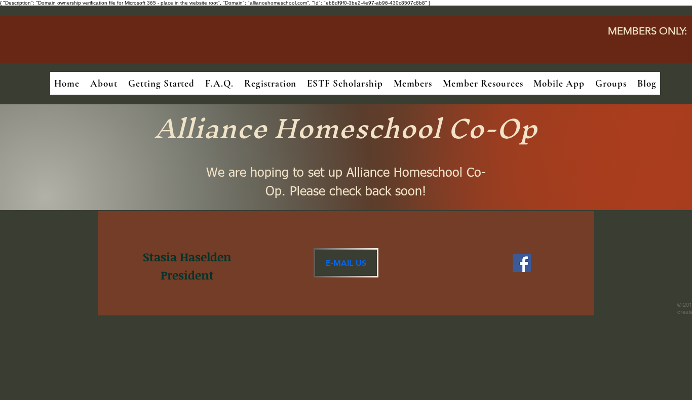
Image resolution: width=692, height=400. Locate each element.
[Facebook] (522, 263)
